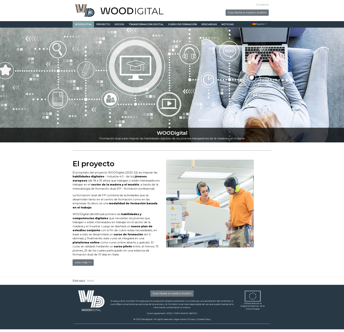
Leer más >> (83, 262)
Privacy (191, 319)
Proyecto (103, 24)
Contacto (262, 4)
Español (260, 24)
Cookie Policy (204, 319)
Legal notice (179, 319)
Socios (119, 24)
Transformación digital (146, 24)
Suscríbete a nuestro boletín (247, 12)
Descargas (209, 24)
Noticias (227, 24)
